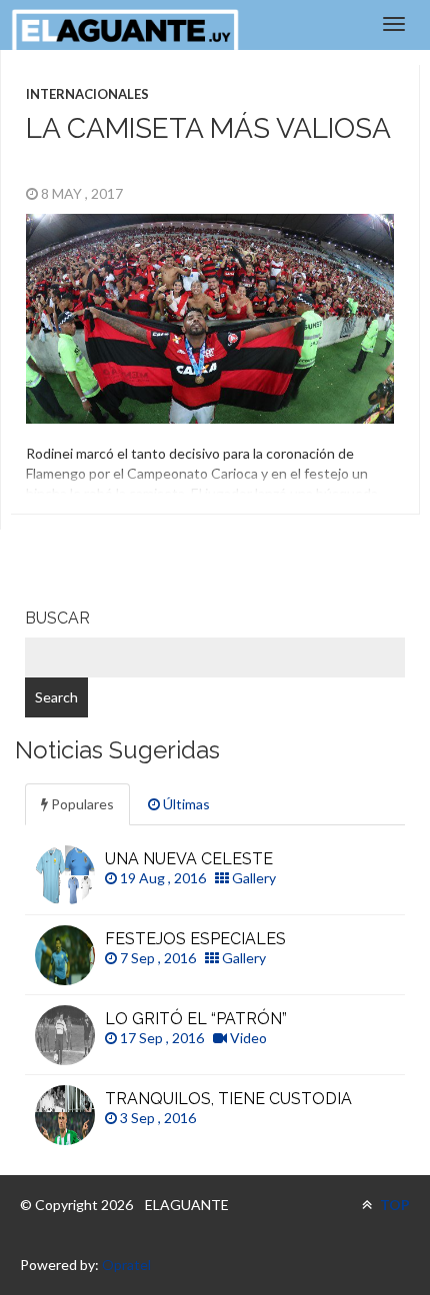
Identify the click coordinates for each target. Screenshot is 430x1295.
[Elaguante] (125, 30)
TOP (393, 1204)
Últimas (185, 803)
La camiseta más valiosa (208, 128)
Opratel (126, 1264)
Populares (81, 803)
